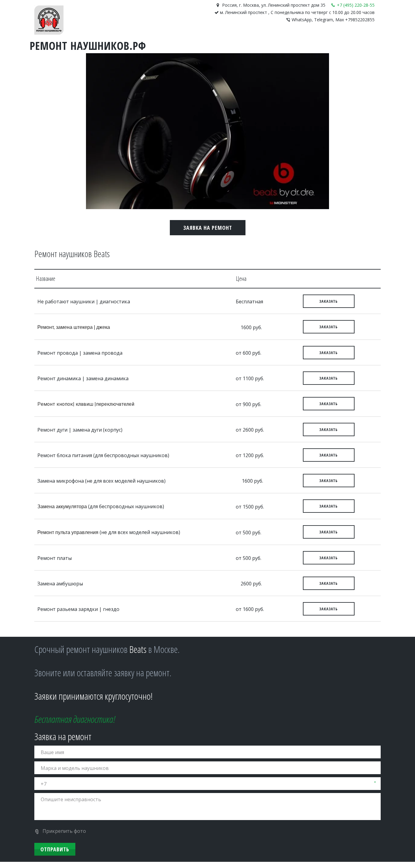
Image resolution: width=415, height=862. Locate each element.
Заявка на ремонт (207, 227)
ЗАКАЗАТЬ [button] (328, 326)
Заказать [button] (328, 301)
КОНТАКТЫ (142, 39)
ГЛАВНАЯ (115, 39)
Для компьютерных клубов (192, 39)
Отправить (54, 849)
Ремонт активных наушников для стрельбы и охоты (297, 39)
